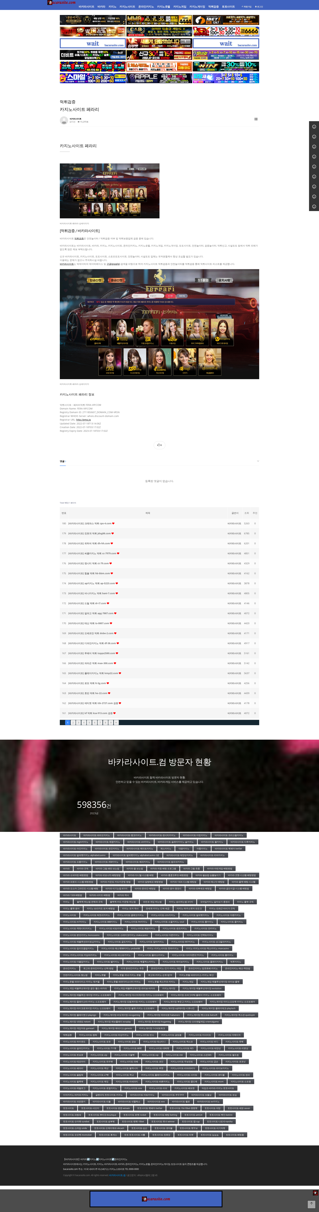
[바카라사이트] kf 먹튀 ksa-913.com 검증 (90, 713)
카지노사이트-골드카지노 (120, 941)
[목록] (256, 119)
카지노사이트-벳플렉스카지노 (141, 961)
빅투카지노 (235, 961)
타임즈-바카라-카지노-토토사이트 (218, 1088)
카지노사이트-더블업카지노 (76, 961)
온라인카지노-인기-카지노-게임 (166, 968)
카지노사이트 (127, 6)
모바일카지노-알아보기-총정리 (215, 901)
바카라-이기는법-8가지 (116, 888)
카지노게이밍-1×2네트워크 (152, 1028)
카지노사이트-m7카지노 (74, 921)
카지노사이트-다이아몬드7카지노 (188, 955)
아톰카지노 (202, 848)
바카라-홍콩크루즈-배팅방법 (174, 875)
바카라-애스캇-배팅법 (214, 881)
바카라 (101, 6)
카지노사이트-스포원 (241, 1081)
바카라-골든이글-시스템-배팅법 (234, 888)
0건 (73, 121)
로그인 (260, 6)
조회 (246, 512)
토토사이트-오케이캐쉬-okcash (109, 1128)
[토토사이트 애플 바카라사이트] (159, 78)
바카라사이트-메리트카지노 (140, 848)
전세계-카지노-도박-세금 (157, 908)
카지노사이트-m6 (174, 1054)
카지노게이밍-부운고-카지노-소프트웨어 (183, 1001)
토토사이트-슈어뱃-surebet (76, 1121)
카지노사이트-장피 (241, 1074)
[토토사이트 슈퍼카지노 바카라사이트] (226, 32)
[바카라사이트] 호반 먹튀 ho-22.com (88, 693)
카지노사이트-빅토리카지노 (96, 915)
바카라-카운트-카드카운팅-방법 (116, 881)
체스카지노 (165, 848)
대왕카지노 (184, 848)
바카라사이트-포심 (228, 1094)
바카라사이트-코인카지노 (107, 848)
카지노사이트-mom (214, 1081)
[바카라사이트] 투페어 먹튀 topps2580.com (92, 653)
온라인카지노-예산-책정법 (237, 968)
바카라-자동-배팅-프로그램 (163, 868)
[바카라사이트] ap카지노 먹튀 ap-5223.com (92, 583)
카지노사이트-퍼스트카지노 (117, 955)
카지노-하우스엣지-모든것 (189, 908)
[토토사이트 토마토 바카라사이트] (93, 67)
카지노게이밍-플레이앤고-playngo (79, 1014)
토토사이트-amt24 (193, 1114)
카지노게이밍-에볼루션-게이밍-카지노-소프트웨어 (87, 994)
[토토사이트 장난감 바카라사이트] (226, 55)
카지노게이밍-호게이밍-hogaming (154, 1021)
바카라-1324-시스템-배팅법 (183, 881)
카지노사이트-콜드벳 (187, 1081)
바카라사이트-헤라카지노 (138, 861)
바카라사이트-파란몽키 (74, 1101)
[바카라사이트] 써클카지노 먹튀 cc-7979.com (92, 553)
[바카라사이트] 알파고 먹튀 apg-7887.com (91, 613)
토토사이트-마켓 (185, 1134)
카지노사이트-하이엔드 (74, 1041)
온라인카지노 (146, 6)
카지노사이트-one (133, 1088)
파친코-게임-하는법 (152, 901)
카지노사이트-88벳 (133, 1048)
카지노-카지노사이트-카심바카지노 (80, 955)
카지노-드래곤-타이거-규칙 (222, 908)
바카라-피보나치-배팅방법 (108, 875)
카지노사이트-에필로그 (74, 1088)
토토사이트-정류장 (161, 1134)
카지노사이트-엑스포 (183, 1041)
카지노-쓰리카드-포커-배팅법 (101, 908)
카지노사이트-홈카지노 (202, 921)
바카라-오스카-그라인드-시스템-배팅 (80, 888)
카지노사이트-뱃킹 (99, 1081)
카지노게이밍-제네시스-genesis (117, 1028)
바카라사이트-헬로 (181, 1101)
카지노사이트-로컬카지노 (105, 1088)
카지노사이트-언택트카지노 (200, 935)
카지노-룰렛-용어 (71, 908)
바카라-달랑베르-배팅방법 (150, 881)
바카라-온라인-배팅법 (145, 888)
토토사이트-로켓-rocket (134, 1114)
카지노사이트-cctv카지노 (163, 915)
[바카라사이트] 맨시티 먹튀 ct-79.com (88, 563)
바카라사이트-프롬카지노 (75, 861)
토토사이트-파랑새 (72, 1114)
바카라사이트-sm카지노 (139, 841)
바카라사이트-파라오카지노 (96, 835)
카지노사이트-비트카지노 (111, 928)
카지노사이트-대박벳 (159, 1048)
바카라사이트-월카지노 (212, 841)
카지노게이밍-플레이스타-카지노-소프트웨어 (84, 1001)
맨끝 (116, 722)
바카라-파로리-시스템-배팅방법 (78, 881)
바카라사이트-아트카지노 (142, 1094)
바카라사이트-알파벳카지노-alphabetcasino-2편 (136, 855)
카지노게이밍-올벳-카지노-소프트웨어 (136, 1008)
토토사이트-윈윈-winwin (118, 1108)
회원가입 (247, 6)
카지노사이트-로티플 (215, 1074)
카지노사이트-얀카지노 (205, 928)
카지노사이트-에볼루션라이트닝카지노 (82, 941)
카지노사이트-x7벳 (100, 1074)
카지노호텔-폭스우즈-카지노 (161, 981)
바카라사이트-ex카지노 (208, 1101)
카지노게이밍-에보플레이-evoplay (114, 1021)
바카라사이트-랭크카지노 (129, 835)
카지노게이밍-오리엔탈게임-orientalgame (198, 1021)
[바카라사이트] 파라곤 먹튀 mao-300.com (91, 663)
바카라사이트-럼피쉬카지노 (171, 861)
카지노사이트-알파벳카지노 (196, 915)
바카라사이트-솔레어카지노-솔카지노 (176, 841)
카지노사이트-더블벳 (124, 1054)
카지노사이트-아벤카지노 (228, 915)
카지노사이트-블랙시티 (127, 1068)
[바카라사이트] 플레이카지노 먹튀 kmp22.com (93, 673)
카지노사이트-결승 (127, 1041)
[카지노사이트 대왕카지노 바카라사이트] (93, 20)
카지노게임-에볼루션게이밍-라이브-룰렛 (220, 981)
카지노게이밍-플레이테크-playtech (218, 1008)
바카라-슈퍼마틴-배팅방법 (75, 875)
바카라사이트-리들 (102, 1101)
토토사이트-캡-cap (191, 1121)
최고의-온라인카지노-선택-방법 (98, 968)
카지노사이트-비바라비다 (183, 1068)
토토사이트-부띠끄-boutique (102, 1114)
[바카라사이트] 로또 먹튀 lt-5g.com (87, 683)
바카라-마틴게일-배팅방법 (219, 868)
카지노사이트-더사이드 (200, 1034)
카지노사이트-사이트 (187, 1074)
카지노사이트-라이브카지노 (215, 1068)
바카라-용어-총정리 (172, 888)
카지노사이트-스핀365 (200, 1054)
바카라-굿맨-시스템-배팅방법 (242, 875)
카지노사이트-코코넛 (235, 1061)
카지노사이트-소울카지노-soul (169, 921)
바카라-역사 (123, 895)
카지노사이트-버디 (209, 1041)
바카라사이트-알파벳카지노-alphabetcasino (84, 855)
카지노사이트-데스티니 (154, 1041)
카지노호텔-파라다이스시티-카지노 (124, 981)
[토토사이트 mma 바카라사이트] (159, 20)
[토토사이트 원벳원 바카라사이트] (226, 20)
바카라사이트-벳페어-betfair (228, 848)
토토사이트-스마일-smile (75, 1128)
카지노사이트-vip (99, 1054)
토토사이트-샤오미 (90, 1108)
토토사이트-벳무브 (189, 1128)
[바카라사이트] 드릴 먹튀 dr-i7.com (87, 603)
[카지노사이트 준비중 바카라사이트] (93, 43)
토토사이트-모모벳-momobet (77, 1134)
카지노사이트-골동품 (171, 1034)
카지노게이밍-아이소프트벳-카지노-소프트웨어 (232, 1001)
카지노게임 (179, 6)
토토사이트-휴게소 (108, 1134)
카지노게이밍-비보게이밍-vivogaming (122, 1014)
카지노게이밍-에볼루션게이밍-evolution (202, 988)
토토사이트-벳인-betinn (221, 1114)
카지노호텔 (163, 6)
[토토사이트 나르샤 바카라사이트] (159, 55)
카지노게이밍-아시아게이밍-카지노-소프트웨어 (141, 994)
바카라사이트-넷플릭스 (129, 1101)
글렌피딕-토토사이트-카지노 (109, 1094)
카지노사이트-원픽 (88, 1034)
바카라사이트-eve (156, 1101)
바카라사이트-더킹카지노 (195, 835)
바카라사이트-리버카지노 (212, 855)
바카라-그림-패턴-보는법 (107, 868)
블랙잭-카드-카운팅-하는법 (123, 901)
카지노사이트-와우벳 (103, 1061)
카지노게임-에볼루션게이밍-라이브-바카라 (134, 988)
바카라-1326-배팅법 (72, 895)
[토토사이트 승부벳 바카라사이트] (159, 43)
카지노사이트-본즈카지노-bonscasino (81, 935)
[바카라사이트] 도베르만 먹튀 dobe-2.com (91, 633)
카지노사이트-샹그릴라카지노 (216, 941)
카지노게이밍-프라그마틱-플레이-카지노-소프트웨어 (196, 994)
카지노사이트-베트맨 (184, 1088)
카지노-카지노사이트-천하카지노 (163, 948)
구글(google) (113, 263)
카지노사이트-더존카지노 (167, 935)
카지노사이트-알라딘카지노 (76, 1048)
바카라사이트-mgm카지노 (75, 841)
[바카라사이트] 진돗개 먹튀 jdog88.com (89, 533)
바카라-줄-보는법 (135, 868)
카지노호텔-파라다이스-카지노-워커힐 (81, 981)
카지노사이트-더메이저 (229, 1034)
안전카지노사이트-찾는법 (75, 974)
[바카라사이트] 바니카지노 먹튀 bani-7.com (92, 593)
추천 (255, 512)
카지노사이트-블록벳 (73, 1081)
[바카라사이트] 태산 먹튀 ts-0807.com (89, 623)
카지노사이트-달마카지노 (152, 941)
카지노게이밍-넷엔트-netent (77, 1021)
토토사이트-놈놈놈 (210, 1134)
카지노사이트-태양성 (211, 1048)
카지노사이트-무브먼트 (182, 1061)
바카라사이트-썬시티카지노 (162, 835)
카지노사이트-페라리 (73, 1068)
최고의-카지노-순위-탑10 (160, 974)
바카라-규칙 (82, 868)
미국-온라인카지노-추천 (132, 968)
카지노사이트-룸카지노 (222, 955)
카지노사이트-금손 (209, 1061)
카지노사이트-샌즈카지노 (175, 928)
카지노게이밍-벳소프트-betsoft (202, 1014)
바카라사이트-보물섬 (201, 1094)
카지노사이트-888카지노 (105, 921)
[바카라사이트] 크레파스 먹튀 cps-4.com (90, 523)
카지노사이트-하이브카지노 (176, 961)
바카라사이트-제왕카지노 (108, 841)
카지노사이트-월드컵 (229, 1054)
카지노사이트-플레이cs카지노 (155, 1074)
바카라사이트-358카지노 (106, 861)
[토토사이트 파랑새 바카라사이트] (226, 78)
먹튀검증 (213, 6)
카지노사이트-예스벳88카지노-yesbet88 (120, 948)
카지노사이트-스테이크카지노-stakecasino (127, 935)
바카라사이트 (86, 6)
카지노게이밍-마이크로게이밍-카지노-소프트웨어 (86, 1008)
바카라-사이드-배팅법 (99, 895)
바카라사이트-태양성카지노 (179, 855)
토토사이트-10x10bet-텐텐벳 (183, 1108)
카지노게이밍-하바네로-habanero (163, 1014)
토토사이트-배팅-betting (165, 1114)
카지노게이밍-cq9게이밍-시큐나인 (178, 1008)
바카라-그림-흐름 (191, 868)
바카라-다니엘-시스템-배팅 (141, 875)
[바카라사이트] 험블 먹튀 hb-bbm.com (89, 573)
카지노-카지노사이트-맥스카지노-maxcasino (207, 948)
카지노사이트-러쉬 (158, 1088)
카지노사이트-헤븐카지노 (143, 928)
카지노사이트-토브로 (73, 1054)
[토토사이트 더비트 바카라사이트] (93, 55)
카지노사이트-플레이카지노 (210, 961)
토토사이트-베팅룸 (235, 1134)
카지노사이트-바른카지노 (157, 1081)
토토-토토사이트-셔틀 (134, 1134)
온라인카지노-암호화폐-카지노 (203, 968)
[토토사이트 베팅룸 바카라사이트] (93, 32)
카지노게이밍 (197, 6)
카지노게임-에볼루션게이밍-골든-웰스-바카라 (85, 988)
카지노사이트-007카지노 (183, 941)
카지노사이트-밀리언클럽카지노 (78, 948)
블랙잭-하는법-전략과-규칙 (90, 901)
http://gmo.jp (83, 419)
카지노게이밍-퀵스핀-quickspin (240, 1014)
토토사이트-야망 (212, 1108)
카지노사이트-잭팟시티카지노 (77, 928)
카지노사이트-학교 (125, 1074)
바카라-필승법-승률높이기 (208, 875)
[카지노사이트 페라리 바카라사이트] (159, 324)
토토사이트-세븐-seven (239, 1108)
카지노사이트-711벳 (106, 1048)
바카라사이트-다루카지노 (243, 841)
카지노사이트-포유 (102, 1041)
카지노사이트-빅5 (184, 1048)
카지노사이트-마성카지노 (116, 1034)
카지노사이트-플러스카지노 (151, 955)
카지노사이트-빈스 (145, 1034)
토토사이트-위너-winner (163, 1121)
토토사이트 (228, 6)
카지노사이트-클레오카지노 (130, 915)
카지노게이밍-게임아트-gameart (78, 1028)
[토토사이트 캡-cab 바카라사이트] (159, 32)
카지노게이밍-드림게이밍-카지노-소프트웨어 (135, 1001)
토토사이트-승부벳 (106, 1121)
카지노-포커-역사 (130, 908)
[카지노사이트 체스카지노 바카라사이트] (159, 67)
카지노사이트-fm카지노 (136, 921)
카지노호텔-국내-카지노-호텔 (127, 974)
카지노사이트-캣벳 (234, 1041)
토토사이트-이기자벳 (215, 1128)
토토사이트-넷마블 (163, 1128)
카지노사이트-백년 (99, 1068)
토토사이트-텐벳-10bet (133, 1121)
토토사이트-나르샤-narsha (219, 1121)
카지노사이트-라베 (129, 1061)
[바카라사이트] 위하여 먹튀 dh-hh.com (89, 543)
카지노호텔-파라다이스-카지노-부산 (196, 974)
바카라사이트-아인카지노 (75, 848)
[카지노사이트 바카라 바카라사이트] (61, 6)
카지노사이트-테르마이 (74, 1061)
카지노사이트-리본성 (238, 1048)
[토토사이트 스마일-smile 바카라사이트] (93, 78)
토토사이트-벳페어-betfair (149, 1108)
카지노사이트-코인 (154, 1061)
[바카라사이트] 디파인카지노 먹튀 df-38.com (92, 643)
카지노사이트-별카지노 (108, 961)
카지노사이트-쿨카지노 (232, 921)
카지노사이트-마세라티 (127, 1081)
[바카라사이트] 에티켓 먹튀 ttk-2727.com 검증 (93, 703)
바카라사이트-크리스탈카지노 (229, 835)
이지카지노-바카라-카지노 (75, 1094)
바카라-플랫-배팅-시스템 (243, 881)
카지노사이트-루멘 (154, 1068)
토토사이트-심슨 (139, 1128)
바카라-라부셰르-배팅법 (200, 888)
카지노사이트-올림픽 (73, 1074)
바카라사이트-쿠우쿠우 (173, 1094)
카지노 (112, 6)
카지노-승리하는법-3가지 (181, 901)
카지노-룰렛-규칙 (245, 901)
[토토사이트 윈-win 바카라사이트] (226, 67)
